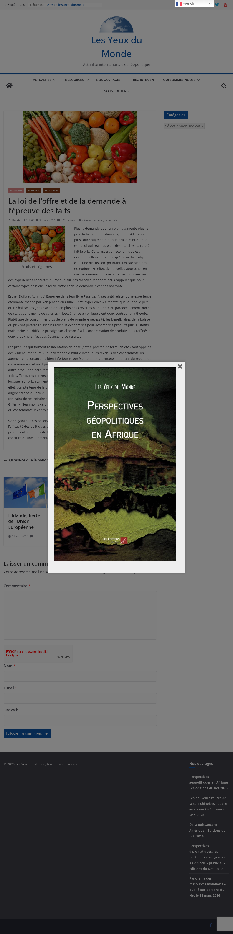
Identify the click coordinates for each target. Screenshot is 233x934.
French (188, 3)
